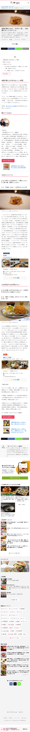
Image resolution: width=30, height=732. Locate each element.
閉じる (1, 729)
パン (23, 618)
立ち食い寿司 (13, 634)
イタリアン (5, 612)
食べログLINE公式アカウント (19, 683)
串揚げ (4, 624)
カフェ (13, 612)
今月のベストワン (7, 64)
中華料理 (5, 621)
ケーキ (20, 612)
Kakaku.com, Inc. (9, 720)
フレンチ (18, 39)
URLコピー (26, 48)
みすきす (14, 211)
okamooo (14, 322)
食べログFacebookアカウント (11, 683)
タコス (17, 628)
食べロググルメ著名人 (11, 106)
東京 (11, 39)
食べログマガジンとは (12, 712)
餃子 (11, 628)
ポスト (4, 48)
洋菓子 (12, 621)
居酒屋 (23, 608)
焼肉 (18, 621)
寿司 (13, 631)
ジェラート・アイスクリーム (10, 618)
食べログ (21, 712)
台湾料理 (5, 628)
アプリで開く (11, 278)
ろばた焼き (5, 631)
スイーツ (5, 615)
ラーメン (5, 608)
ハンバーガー (14, 608)
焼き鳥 (24, 39)
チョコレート (14, 615)
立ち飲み (11, 624)
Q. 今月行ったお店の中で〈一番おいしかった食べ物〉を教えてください (16, 67)
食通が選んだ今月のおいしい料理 (11, 59)
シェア (11, 48)
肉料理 (19, 624)
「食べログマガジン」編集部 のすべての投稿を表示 (17, 455)
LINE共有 (19, 48)
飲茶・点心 (22, 634)
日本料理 (19, 631)
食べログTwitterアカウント (15, 683)
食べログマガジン (15, 2)
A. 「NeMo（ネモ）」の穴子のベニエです (15, 70)
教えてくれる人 (7, 62)
